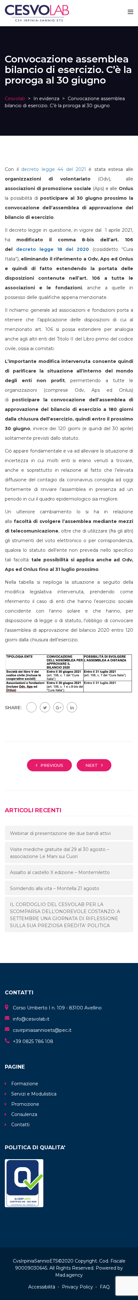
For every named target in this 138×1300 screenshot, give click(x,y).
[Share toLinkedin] (72, 707)
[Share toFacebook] (31, 707)
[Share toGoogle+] (58, 707)
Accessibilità (41, 1287)
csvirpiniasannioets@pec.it (42, 1030)
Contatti (20, 1124)
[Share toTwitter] (45, 707)
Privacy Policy (77, 1287)
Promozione (25, 1104)
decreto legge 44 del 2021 (53, 169)
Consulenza (24, 1114)
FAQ (105, 1287)
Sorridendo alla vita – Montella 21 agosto (54, 888)
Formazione (24, 1084)
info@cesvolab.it (31, 1019)
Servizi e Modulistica (33, 1094)
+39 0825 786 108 (33, 1041)
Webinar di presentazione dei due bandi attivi (60, 833)
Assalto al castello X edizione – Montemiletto (60, 872)
